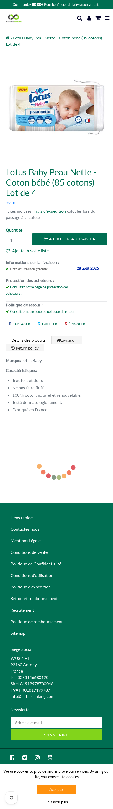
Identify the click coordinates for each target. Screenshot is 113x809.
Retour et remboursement (34, 598)
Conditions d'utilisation (32, 575)
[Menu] (107, 18)
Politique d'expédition (31, 586)
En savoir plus (56, 802)
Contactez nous (25, 528)
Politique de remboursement (37, 621)
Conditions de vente (29, 552)
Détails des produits (28, 340)
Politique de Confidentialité (36, 563)
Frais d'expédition (50, 210)
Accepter (56, 789)
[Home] (8, 37)
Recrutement (22, 609)
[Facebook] (12, 757)
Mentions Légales (26, 540)
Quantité (14, 229)
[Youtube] (50, 757)
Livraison (68, 340)
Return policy (27, 348)
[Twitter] (24, 757)
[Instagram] (37, 757)
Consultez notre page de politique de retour (42, 311)
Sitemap (18, 633)
